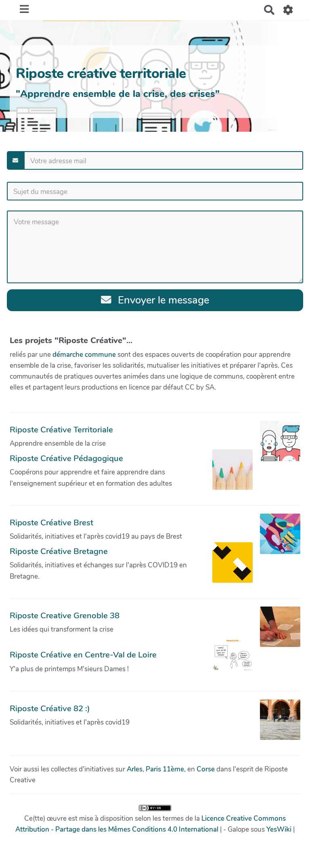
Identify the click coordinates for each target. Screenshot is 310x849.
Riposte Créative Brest (51, 522)
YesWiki (278, 829)
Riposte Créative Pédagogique (66, 458)
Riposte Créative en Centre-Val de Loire (83, 654)
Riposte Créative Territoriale (61, 429)
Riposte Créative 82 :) (50, 708)
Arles (134, 769)
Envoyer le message (162, 300)
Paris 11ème (165, 769)
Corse (206, 769)
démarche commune (84, 354)
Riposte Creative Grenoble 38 (64, 615)
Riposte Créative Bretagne (59, 551)
